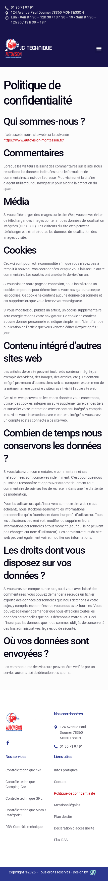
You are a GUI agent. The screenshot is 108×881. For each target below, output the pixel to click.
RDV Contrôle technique (24, 827)
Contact (60, 782)
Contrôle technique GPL (24, 798)
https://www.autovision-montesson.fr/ (34, 140)
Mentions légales (67, 805)
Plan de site (63, 817)
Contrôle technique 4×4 (23, 770)
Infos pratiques (66, 770)
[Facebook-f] (8, 743)
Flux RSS (61, 840)
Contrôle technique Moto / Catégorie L (26, 812)
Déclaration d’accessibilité (74, 828)
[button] (99, 48)
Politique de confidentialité (74, 793)
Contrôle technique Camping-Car (20, 784)
